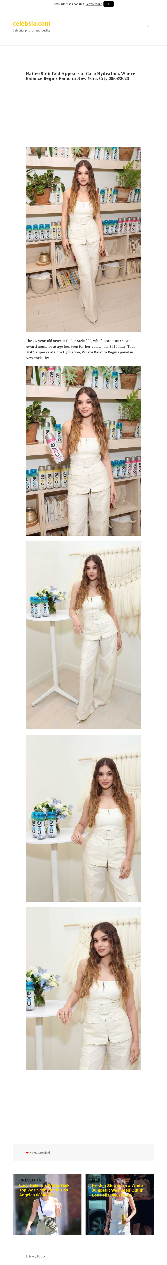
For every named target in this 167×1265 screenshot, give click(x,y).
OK (109, 4)
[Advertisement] (83, 114)
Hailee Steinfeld (39, 1152)
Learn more (94, 4)
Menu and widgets (148, 31)
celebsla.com (32, 23)
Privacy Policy (36, 1256)
